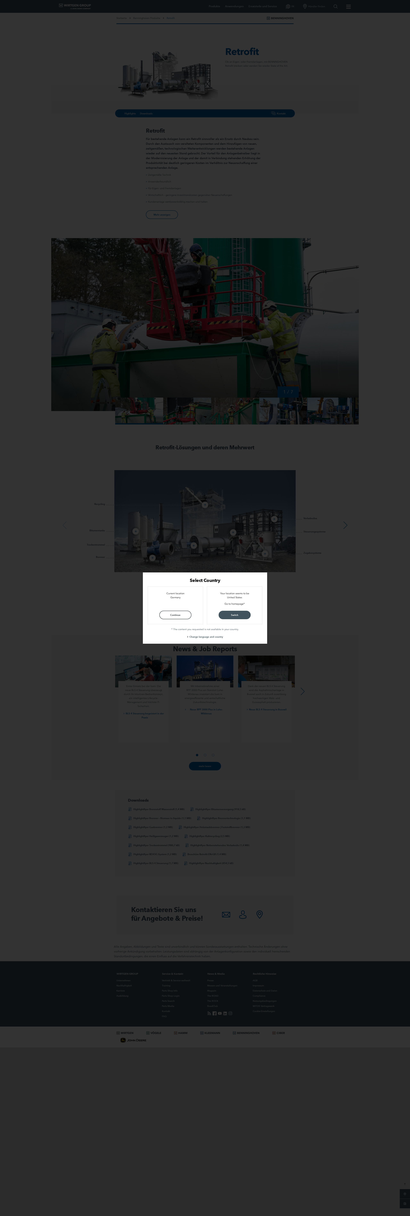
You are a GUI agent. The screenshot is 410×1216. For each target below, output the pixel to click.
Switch (234, 614)
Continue (175, 614)
